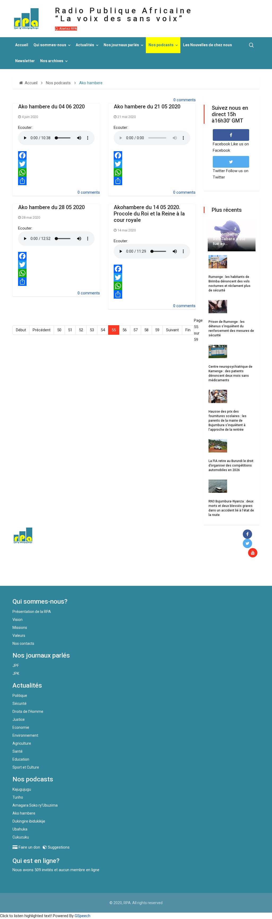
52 (81, 330)
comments (186, 100)
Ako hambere (23, 813)
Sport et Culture (25, 767)
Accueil (21, 45)
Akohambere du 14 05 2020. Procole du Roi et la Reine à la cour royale (149, 213)
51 (70, 330)
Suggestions (58, 847)
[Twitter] (56, 164)
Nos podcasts (160, 45)
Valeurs (18, 635)
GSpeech (82, 915)
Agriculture (21, 743)
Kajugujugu (21, 789)
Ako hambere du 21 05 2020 (147, 106)
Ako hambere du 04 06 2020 (51, 106)
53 (92, 330)
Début (21, 330)
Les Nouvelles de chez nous (207, 45)
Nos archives (51, 61)
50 (59, 330)
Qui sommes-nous (49, 45)
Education (20, 759)
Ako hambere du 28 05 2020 (51, 207)
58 (146, 330)
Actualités (85, 45)
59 (157, 330)
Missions (19, 627)
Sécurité (19, 703)
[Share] (56, 181)
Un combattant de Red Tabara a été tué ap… (230, 239)
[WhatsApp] (56, 172)
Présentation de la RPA (31, 611)
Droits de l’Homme (27, 711)
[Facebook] (56, 155)
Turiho (17, 797)
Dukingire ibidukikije (28, 821)
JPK (15, 673)
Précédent (41, 330)
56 (124, 330)
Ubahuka (19, 829)
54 (103, 330)
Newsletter (25, 61)
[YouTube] (254, 553)
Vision (17, 619)
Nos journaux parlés (121, 45)
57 (135, 330)
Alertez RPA (67, 29)
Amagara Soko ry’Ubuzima (35, 805)
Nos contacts (23, 643)
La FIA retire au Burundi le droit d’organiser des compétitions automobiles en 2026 (231, 465)
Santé (17, 751)
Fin (187, 330)
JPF (15, 665)
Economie (20, 727)
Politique (19, 695)
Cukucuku (20, 837)
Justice (18, 719)
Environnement (25, 735)
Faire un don (97, 574)
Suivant (172, 330)
